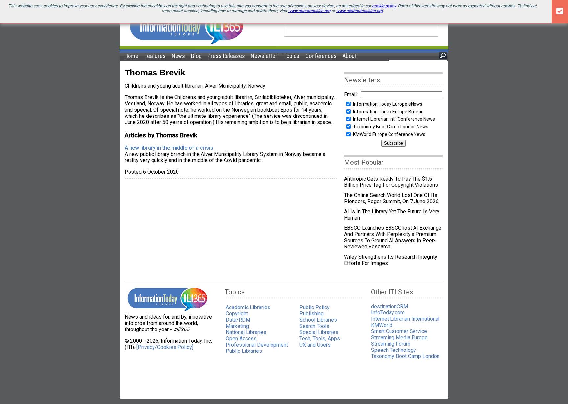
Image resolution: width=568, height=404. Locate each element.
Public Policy (314, 307)
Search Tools (314, 326)
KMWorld (381, 325)
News (178, 56)
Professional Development (257, 345)
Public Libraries (244, 351)
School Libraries (318, 320)
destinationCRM (389, 306)
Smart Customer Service (399, 331)
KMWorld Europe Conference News (389, 134)
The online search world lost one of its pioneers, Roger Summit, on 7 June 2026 (391, 198)
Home (131, 56)
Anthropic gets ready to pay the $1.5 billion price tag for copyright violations (391, 182)
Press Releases (226, 56)
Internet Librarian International (405, 319)
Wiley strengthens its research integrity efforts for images (390, 260)
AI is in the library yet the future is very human (391, 214)
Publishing (311, 313)
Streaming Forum (390, 344)
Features (155, 56)
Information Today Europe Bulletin (388, 111)
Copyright (237, 313)
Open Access (241, 338)
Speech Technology (393, 350)
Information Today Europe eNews (387, 104)
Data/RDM (238, 320)
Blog (196, 56)
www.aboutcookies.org (309, 10)
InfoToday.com (388, 312)
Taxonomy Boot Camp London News (390, 126)
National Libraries (246, 332)
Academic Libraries (248, 307)
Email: (351, 94)
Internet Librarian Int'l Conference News (394, 119)
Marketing (237, 326)
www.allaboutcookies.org (359, 10)
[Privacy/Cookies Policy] (164, 347)
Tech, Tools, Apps (319, 338)
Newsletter (264, 56)
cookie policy (384, 5)
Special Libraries (318, 332)
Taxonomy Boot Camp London (405, 356)
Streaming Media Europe (399, 337)
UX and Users (315, 345)
